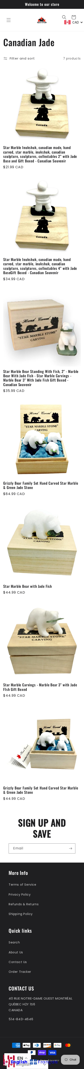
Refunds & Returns (24, 904)
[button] (8, 20)
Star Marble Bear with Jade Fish (27, 586)
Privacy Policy (20, 894)
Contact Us (18, 962)
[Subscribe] (70, 848)
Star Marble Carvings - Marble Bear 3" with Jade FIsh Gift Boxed (40, 687)
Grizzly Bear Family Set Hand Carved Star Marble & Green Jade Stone (40, 485)
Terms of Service (22, 884)
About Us (16, 952)
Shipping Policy (21, 914)
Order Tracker (20, 972)
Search (14, 942)
